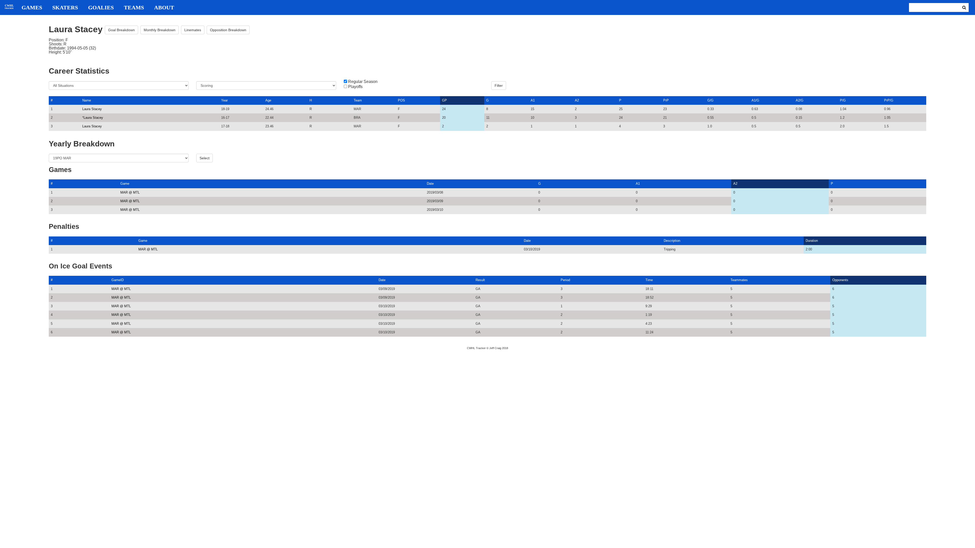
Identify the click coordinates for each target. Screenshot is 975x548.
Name (86, 100)
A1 (533, 100)
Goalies (101, 7)
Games (32, 7)
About (164, 7)
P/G (843, 100)
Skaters (65, 7)
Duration (812, 241)
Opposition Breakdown (228, 30)
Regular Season (363, 82)
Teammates (739, 280)
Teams (134, 7)
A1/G (755, 100)
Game (124, 183)
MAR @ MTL (130, 192)
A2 (577, 100)
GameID (117, 280)
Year (224, 100)
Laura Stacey (92, 109)
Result (480, 280)
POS (401, 100)
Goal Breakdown (121, 30)
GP (444, 100)
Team (358, 100)
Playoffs (355, 87)
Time (649, 280)
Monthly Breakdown (159, 30)
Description (672, 241)
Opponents (840, 280)
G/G (710, 100)
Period (565, 280)
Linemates (192, 30)
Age (268, 100)
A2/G (799, 100)
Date (430, 183)
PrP (666, 100)
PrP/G (888, 100)
